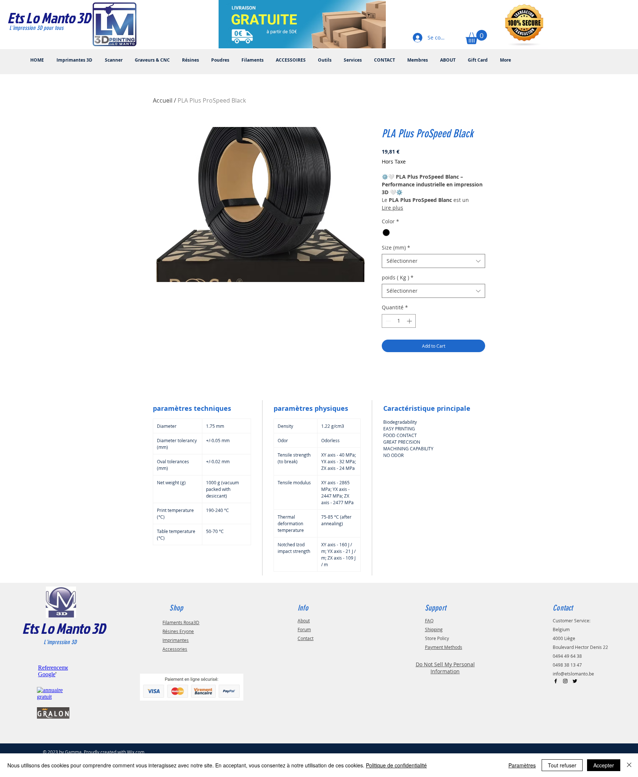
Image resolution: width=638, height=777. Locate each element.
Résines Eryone (178, 631)
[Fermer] (629, 765)
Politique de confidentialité (396, 765)
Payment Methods (443, 647)
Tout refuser (562, 765)
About (304, 620)
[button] (476, 37)
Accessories (174, 649)
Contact (305, 638)
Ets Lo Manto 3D (63, 628)
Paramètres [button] (522, 765)
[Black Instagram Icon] (565, 681)
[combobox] (433, 261)
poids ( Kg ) (398, 277)
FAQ (429, 620)
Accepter (603, 765)
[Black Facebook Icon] (556, 681)
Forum (304, 629)
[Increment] (410, 320)
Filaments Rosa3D (180, 622)
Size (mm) (396, 247)
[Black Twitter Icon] (575, 681)
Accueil (162, 100)
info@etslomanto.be (573, 674)
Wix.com (135, 752)
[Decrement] (387, 320)
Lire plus (392, 207)
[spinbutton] (398, 320)
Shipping (434, 629)
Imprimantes (175, 640)
